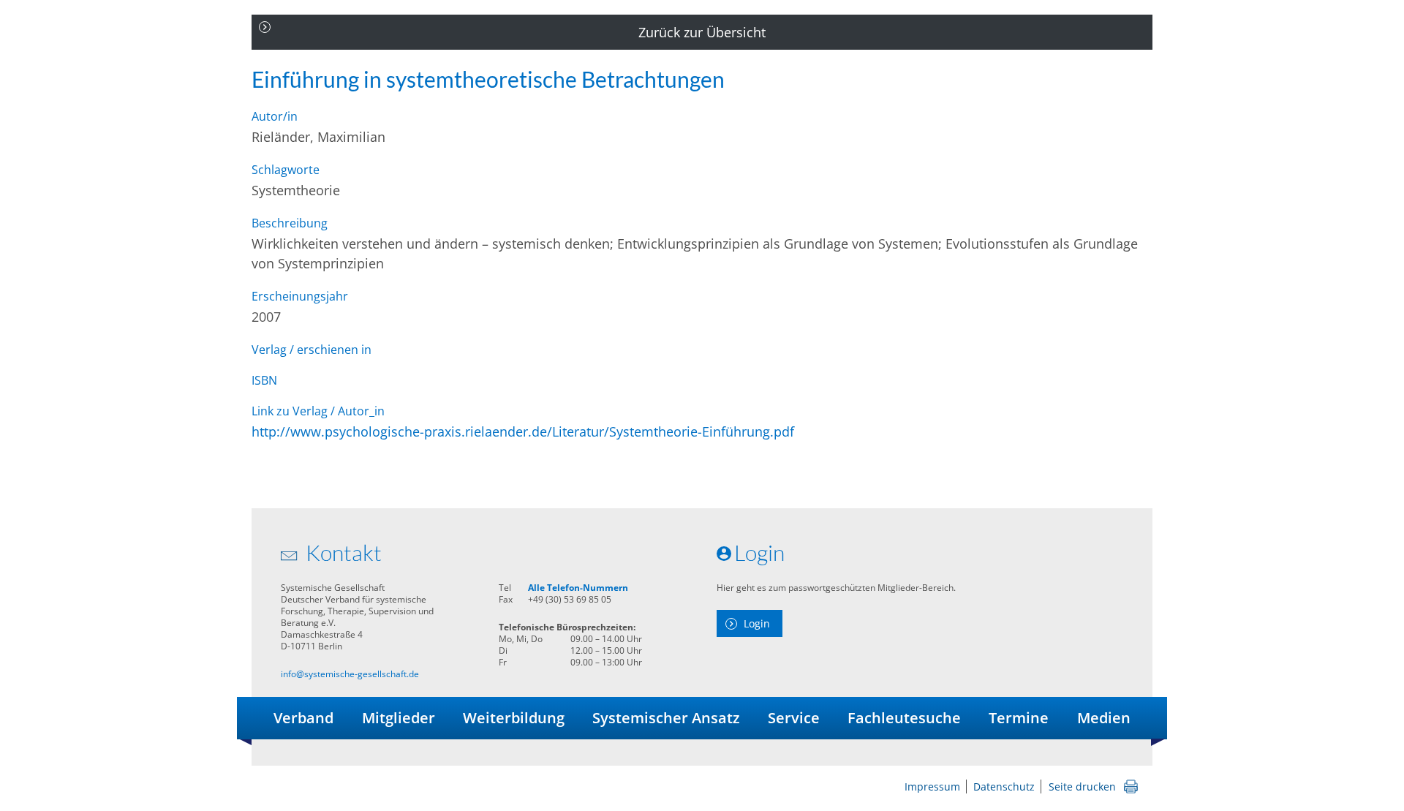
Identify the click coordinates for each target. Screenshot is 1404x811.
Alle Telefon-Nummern (578, 587)
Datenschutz (1004, 786)
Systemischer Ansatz (666, 718)
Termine (1019, 718)
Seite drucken (1082, 786)
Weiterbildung (514, 718)
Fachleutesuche (904, 718)
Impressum (932, 786)
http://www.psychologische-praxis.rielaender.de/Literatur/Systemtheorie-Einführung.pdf (523, 431)
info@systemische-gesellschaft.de (350, 674)
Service (794, 718)
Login (757, 623)
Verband (303, 718)
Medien (1104, 718)
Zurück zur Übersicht (702, 32)
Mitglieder (398, 718)
